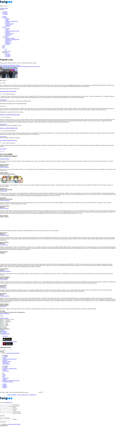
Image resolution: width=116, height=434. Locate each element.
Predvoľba (7, 418)
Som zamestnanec (15, 406)
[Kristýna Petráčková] (5, 200)
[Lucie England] (3, 279)
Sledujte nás (5, 336)
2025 (7, 65)
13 (3, 151)
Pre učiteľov (5, 13)
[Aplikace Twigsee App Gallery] (8, 345)
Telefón (15, 419)
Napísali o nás (8, 24)
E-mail (14, 410)
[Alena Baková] (3, 190)
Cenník (4, 16)
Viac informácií (3, 99)
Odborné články (19, 66)
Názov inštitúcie (16, 411)
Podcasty (38, 66)
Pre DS (4, 27)
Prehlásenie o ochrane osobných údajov (11, 380)
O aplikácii (7, 28)
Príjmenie (15, 409)
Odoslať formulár (4, 425)
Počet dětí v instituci (17, 413)
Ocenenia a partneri (9, 23)
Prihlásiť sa (8, 402)
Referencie (7, 22)
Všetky (1, 65)
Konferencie (33, 66)
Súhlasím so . (11, 424)
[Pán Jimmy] (3, 306)
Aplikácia (7, 18)
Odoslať (2, 351)
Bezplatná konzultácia (4, 313)
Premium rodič (8, 40)
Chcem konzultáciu (4, 8)
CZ (6, 49)
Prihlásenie (5, 386)
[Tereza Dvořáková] (6, 261)
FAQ (4, 376)
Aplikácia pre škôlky (11, 394)
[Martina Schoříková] (4, 158)
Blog (4, 46)
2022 (14, 65)
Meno (14, 407)
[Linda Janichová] (4, 244)
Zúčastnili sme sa (26, 66)
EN (6, 50)
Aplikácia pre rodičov (10, 38)
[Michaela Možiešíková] (5, 271)
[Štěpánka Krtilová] (4, 167)
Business (5, 66)
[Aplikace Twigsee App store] (7, 340)
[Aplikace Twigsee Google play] (10, 341)
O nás (4, 45)
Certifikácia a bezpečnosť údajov (12, 31)
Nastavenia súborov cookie (22, 394)
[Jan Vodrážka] (3, 287)
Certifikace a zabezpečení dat (11, 21)
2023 (12, 65)
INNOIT (4, 387)
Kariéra (4, 375)
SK (3, 47)
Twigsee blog (5, 378)
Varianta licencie (16, 404)
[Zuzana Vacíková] (4, 208)
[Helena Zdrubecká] (4, 235)
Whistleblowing (32, 394)
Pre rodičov (5, 14)
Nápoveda (7, 26)
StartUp (9, 66)
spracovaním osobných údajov (13, 353)
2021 (16, 65)
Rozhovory (13, 66)
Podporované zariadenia (8, 381)
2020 (19, 65)
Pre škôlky (5, 11)
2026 (4, 65)
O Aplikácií (5, 356)
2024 (9, 65)
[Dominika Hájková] (4, 295)
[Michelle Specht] (5, 228)
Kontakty (5, 379)
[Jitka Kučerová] (12, 182)
